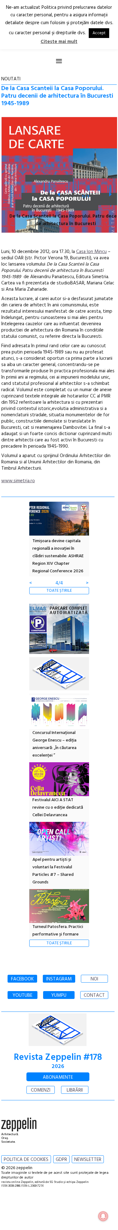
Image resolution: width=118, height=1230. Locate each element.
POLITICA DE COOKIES (26, 1159)
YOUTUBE (22, 995)
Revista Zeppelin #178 (58, 1057)
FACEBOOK (22, 979)
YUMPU (58, 995)
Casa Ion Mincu (91, 252)
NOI (94, 979)
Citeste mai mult (59, 42)
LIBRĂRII (75, 1090)
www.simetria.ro (18, 481)
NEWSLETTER (87, 1159)
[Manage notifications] (103, 1216)
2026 (58, 1066)
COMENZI (40, 1090)
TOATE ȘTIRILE (59, 590)
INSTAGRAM (59, 979)
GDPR (61, 1159)
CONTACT (94, 995)
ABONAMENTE (58, 1077)
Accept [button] (99, 33)
